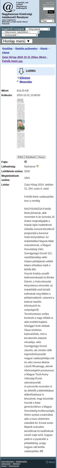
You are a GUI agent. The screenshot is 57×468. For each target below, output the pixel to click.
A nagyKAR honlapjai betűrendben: (49, 16)
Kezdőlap (7, 48)
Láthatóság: (8, 166)
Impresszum (14, 466)
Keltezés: (7, 95)
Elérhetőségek (7, 461)
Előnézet (25, 78)
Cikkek (5, 52)
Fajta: (4, 162)
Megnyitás (26, 81)
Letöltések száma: (12, 171)
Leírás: (5, 184)
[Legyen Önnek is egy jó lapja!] (49, 463)
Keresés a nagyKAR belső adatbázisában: (48, 4)
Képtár (44, 48)
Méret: (5, 90)
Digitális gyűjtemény (26, 48)
